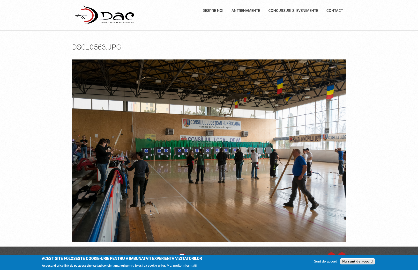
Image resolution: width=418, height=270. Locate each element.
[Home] (104, 14)
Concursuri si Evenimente (293, 10)
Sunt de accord (325, 261)
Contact (334, 10)
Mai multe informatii (182, 265)
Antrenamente (245, 10)
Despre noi (213, 10)
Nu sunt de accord (357, 261)
